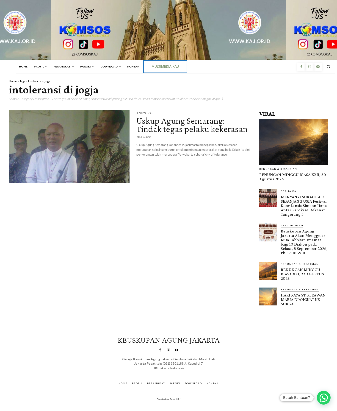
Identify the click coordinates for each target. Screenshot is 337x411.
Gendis (182, 373)
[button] (328, 66)
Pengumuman (292, 225)
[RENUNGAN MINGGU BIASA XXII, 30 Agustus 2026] (293, 142)
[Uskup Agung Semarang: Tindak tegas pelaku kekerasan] (69, 146)
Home (13, 81)
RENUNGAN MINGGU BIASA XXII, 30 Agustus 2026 (292, 176)
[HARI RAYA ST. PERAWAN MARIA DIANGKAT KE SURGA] (268, 296)
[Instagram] (309, 67)
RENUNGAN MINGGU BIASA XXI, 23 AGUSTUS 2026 (302, 274)
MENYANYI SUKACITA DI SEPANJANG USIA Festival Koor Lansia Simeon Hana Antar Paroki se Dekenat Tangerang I (304, 205)
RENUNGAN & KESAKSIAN (278, 169)
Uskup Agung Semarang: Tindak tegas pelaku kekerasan (192, 124)
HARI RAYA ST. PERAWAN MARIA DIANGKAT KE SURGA (303, 299)
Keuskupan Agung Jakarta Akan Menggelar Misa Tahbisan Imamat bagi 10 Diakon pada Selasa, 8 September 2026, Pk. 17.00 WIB (304, 242)
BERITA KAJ (145, 113)
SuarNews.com (161, 373)
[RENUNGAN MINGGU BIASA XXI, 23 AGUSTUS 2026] (268, 271)
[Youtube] (318, 67)
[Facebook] (301, 67)
